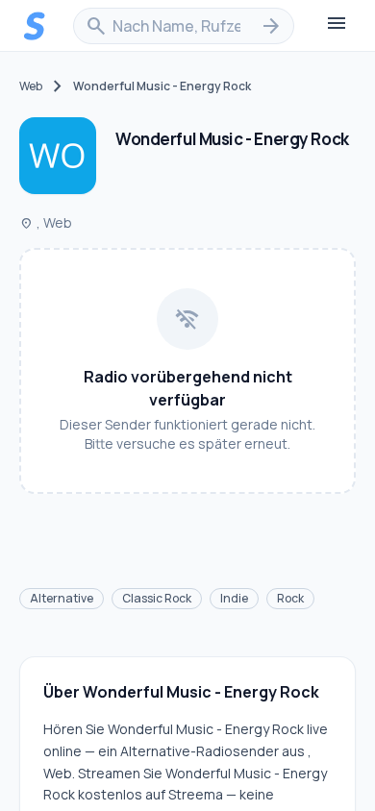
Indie (234, 598)
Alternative (61, 598)
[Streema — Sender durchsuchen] (34, 26)
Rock (290, 598)
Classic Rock (156, 598)
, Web (45, 222)
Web (30, 86)
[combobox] (183, 26)
